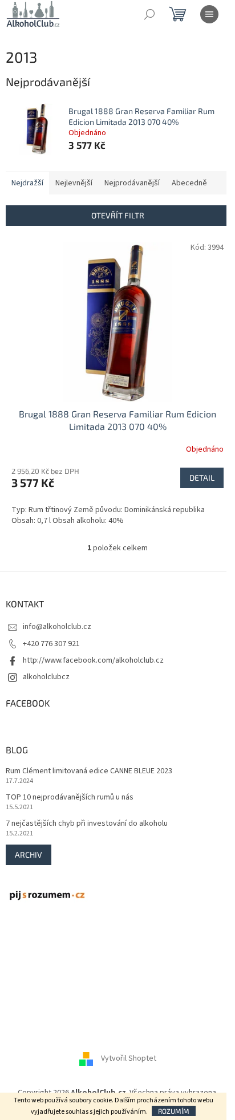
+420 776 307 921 (51, 644)
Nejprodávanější (132, 183)
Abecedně (189, 183)
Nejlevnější (73, 183)
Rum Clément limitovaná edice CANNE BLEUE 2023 (89, 771)
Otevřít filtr (117, 215)
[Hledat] (149, 14)
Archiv (28, 854)
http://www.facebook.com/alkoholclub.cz (93, 660)
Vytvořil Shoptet (128, 1058)
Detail (201, 477)
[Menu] (209, 14)
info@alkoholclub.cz (57, 626)
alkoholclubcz (46, 677)
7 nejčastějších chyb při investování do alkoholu (87, 823)
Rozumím (173, 1111)
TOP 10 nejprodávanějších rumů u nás (69, 797)
